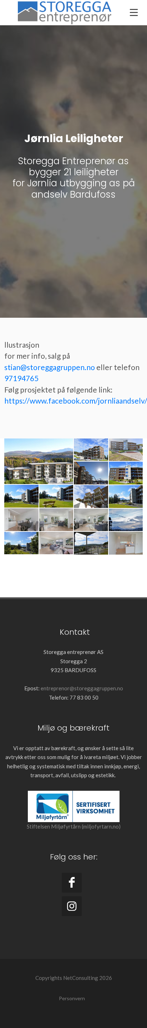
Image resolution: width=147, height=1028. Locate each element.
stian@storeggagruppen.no (49, 367)
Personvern (72, 998)
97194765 (21, 378)
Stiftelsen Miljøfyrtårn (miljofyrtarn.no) (74, 826)
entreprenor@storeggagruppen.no (82, 688)
